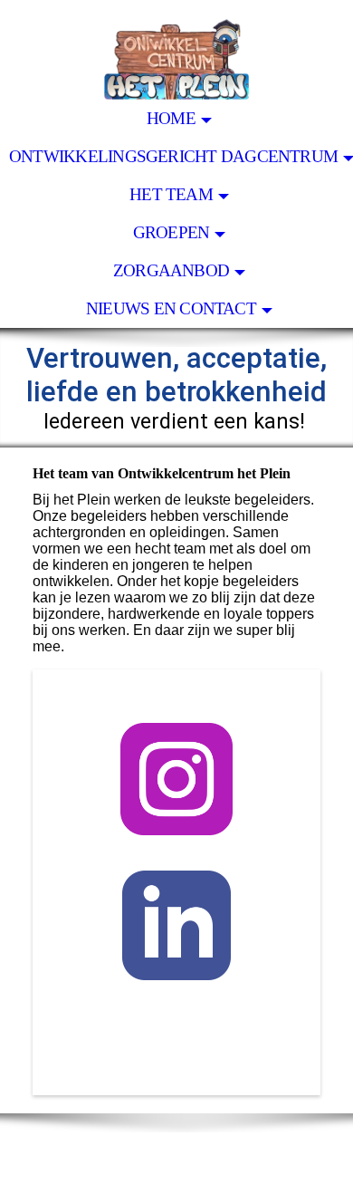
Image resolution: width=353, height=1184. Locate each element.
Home (171, 118)
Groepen (171, 232)
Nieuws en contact (171, 308)
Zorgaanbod (171, 270)
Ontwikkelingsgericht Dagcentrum (173, 156)
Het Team (171, 194)
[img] (176, 50)
